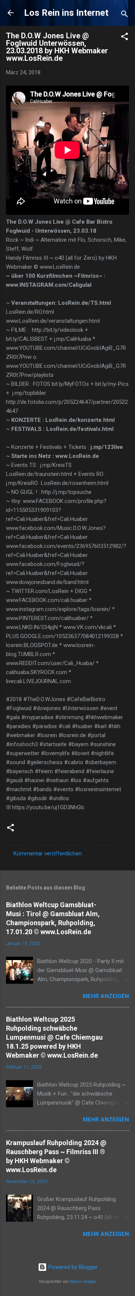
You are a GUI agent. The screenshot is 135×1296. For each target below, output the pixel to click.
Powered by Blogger (72, 1267)
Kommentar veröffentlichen (48, 853)
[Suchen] (124, 15)
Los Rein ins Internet (66, 13)
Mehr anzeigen (106, 996)
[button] (124, 38)
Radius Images (83, 1281)
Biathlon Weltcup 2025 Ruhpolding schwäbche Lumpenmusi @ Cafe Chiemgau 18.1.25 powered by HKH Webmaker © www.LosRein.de (54, 1037)
